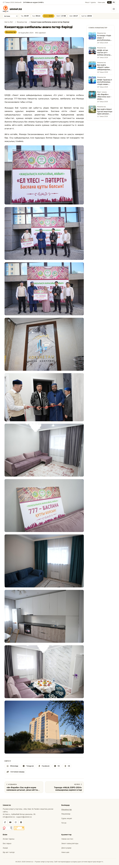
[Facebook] (5, 822)
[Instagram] (15, 822)
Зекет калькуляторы (69, 843)
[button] (44, 63)
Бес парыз (7, 843)
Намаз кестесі (67, 839)
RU (114, 2)
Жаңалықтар (11, 32)
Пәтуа (63, 823)
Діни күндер (66, 848)
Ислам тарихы (8, 839)
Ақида (5, 848)
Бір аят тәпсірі (9, 852)
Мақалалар (65, 814)
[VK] (21, 822)
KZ (109, 2)
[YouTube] (10, 822)
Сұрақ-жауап (66, 818)
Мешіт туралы (90, 2)
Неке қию (101, 2)
